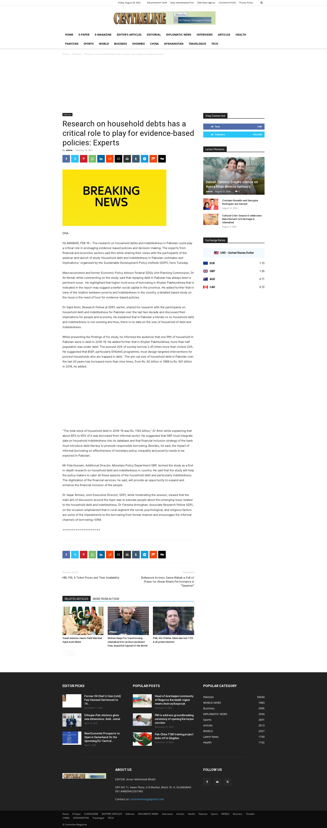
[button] (262, 2)
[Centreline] (163, 18)
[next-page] (71, 653)
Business (120, 43)
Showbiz (138, 43)
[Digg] (162, 159)
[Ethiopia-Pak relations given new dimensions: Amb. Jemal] (71, 720)
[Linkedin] (101, 159)
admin (69, 150)
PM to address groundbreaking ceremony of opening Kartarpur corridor (174, 719)
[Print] (127, 159)
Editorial (154, 34)
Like (260, 126)
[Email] (118, 159)
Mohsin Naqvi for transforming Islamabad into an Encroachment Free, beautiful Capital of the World (127, 642)
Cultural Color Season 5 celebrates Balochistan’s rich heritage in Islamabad (242, 219)
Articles (224, 34)
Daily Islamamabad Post (182, 2)
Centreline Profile (227, 2)
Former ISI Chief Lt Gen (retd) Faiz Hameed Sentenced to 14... (102, 700)
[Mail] (217, 782)
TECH (214, 43)
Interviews (205, 34)
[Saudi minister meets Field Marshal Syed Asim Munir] (83, 621)
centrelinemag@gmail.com (147, 799)
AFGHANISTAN (173, 43)
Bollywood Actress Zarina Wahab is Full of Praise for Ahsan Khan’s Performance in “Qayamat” (167, 581)
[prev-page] (64, 653)
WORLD (104, 43)
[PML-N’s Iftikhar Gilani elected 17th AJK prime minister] (173, 621)
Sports (89, 43)
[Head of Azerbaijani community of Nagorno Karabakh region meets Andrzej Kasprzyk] (142, 700)
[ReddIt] (110, 159)
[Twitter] (75, 159)
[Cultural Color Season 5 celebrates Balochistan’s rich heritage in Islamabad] (210, 219)
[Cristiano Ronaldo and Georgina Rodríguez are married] (210, 204)
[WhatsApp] (92, 159)
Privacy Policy (246, 2)
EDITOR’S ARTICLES (129, 34)
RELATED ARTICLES (76, 598)
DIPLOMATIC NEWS (178, 34)
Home (69, 34)
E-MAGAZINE (103, 34)
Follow (257, 134)
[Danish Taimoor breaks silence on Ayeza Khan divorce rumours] (234, 176)
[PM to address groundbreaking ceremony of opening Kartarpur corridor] (142, 719)
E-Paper (84, 34)
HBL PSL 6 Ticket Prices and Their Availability (90, 577)
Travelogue (197, 43)
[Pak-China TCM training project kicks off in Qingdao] (142, 739)
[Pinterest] (83, 159)
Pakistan (71, 43)
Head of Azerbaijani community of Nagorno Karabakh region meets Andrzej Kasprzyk (174, 700)
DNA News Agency (206, 2)
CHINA (154, 43)
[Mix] (153, 159)
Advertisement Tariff (157, 2)
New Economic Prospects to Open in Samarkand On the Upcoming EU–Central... (102, 737)
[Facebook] (66, 159)
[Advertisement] (163, 84)
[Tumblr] (136, 159)
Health (241, 34)
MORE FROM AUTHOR (106, 598)
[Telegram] (144, 159)
